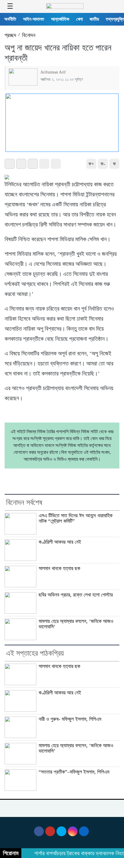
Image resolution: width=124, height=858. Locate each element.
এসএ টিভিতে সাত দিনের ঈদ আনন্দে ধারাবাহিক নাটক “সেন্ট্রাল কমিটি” (75, 518)
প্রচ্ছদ (10, 35)
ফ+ (91, 163)
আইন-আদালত (33, 19)
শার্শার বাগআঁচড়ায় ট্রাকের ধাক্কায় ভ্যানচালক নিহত (77, 853)
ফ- (103, 163)
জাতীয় (94, 19)
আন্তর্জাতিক (60, 19)
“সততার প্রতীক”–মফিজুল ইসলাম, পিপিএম (74, 772)
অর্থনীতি (10, 19)
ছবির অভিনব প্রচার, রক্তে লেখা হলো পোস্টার (76, 595)
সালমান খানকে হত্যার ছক (59, 568)
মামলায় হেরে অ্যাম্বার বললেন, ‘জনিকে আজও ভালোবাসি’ (76, 624)
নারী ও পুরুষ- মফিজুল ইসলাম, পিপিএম (70, 719)
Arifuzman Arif (53, 72)
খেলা (79, 19)
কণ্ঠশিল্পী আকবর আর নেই (60, 542)
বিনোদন (28, 35)
